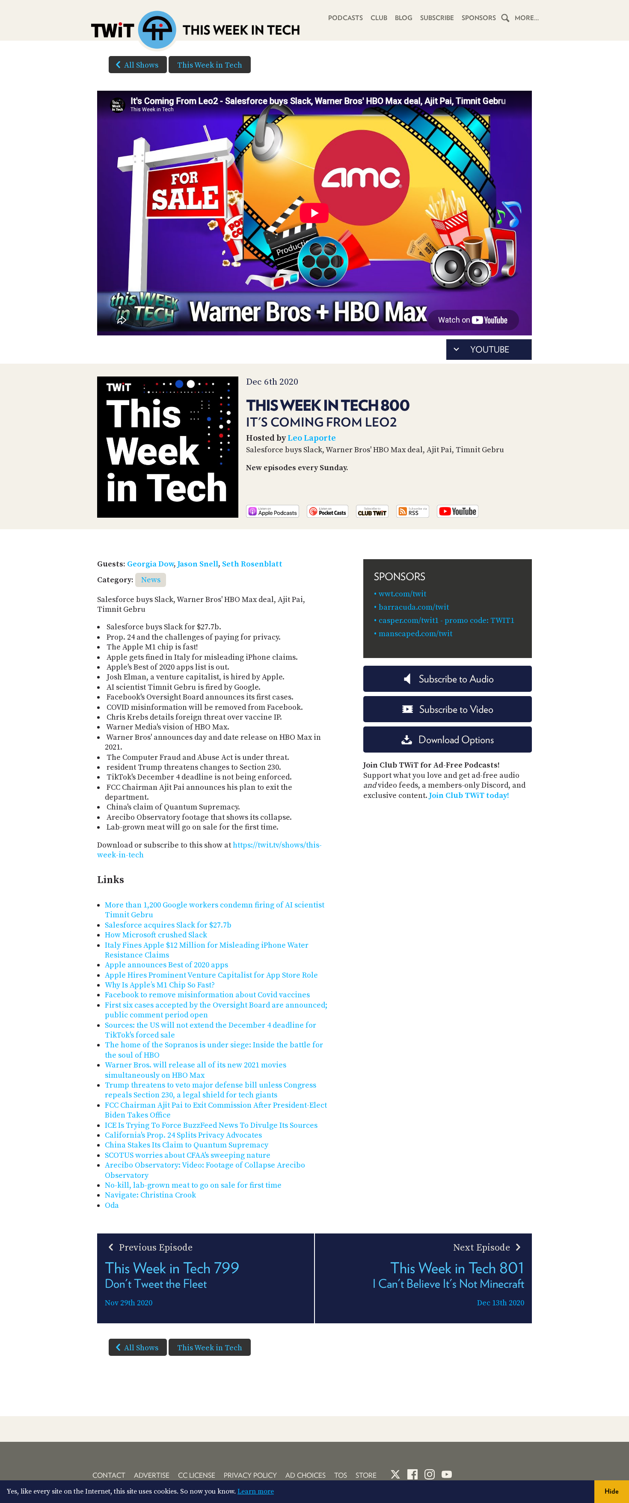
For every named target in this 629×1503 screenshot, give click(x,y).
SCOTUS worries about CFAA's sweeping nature (187, 1155)
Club (379, 18)
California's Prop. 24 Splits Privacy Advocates (183, 1135)
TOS (340, 1475)
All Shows (141, 65)
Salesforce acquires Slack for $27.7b (168, 925)
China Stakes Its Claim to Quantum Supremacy (186, 1145)
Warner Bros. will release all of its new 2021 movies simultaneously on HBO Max (195, 1070)
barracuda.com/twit (414, 607)
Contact (108, 1475)
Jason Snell (198, 564)
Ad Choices (305, 1475)
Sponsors (479, 18)
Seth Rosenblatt (252, 564)
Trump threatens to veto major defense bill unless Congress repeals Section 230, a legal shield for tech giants (210, 1090)
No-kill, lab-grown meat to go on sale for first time (193, 1185)
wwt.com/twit (402, 594)
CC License (196, 1475)
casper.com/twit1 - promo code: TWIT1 (446, 621)
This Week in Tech (209, 65)
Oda (112, 1205)
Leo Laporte (312, 438)
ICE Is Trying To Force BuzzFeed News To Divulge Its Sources (211, 1125)
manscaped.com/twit (415, 634)
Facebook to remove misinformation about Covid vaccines (207, 995)
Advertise (151, 1475)
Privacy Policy (250, 1475)
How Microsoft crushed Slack (156, 935)
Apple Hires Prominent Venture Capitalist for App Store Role (211, 975)
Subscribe (437, 18)
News (150, 580)
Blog (403, 18)
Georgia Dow (150, 564)
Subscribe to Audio (456, 679)
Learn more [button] (255, 1491)
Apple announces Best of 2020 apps (166, 965)
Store (366, 1475)
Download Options (456, 739)
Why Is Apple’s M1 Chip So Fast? (160, 985)
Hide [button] (612, 1491)
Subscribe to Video (456, 709)
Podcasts (345, 18)
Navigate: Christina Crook (150, 1195)
